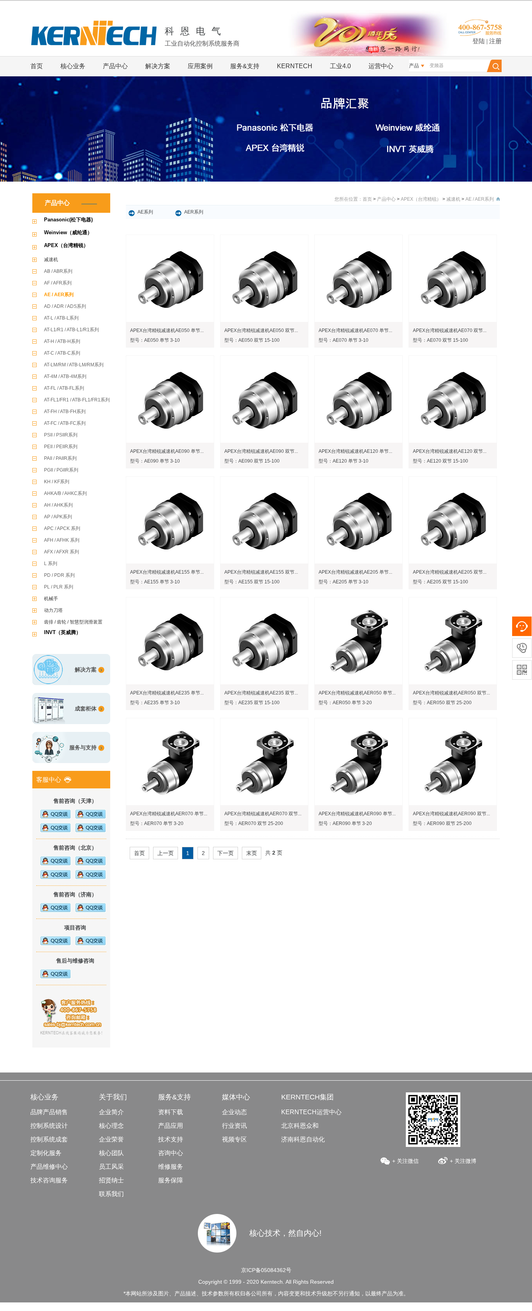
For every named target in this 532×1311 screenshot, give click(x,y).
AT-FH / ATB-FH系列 (65, 411)
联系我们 (111, 1194)
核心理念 (111, 1125)
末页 (251, 853)
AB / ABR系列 (58, 271)
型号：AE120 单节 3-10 (343, 461)
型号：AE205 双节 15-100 (440, 582)
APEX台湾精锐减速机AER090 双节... (451, 813)
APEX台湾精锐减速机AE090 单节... (167, 451)
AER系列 (193, 212)
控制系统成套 (49, 1139)
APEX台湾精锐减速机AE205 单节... (355, 572)
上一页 (165, 853)
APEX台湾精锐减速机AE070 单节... (355, 330)
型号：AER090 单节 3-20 (345, 823)
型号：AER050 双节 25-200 (442, 702)
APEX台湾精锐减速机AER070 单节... (168, 813)
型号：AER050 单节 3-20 (345, 702)
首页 (36, 66)
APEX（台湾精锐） (66, 245)
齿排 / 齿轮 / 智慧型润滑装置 (73, 622)
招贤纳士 (111, 1180)
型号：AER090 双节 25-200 (442, 823)
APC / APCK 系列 (62, 528)
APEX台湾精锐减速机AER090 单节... (357, 813)
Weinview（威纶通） (68, 232)
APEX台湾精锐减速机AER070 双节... (262, 813)
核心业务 (72, 66)
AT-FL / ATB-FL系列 (64, 388)
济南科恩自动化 (303, 1139)
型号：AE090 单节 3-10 (155, 461)
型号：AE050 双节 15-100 (252, 340)
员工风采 (111, 1166)
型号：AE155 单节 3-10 (155, 582)
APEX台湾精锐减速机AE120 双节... (449, 451)
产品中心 (115, 66)
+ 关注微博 (463, 1161)
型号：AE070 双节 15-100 (440, 340)
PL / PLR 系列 (58, 587)
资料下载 (170, 1112)
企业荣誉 (111, 1139)
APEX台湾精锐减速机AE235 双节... (261, 693)
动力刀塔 (53, 610)
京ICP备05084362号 (266, 1270)
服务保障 (170, 1180)
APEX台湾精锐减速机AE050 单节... (167, 330)
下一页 (225, 853)
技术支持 (170, 1139)
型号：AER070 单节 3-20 (156, 823)
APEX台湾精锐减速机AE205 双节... (449, 572)
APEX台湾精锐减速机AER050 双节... (451, 693)
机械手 (51, 598)
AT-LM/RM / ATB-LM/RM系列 (74, 365)
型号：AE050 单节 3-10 (155, 340)
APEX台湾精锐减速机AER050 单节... (357, 693)
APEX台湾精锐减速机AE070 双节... (449, 330)
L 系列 (50, 563)
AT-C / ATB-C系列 (62, 353)
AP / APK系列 (58, 516)
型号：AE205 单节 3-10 (343, 582)
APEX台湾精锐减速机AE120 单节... (355, 451)
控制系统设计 (49, 1125)
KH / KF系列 (56, 481)
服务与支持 (83, 747)
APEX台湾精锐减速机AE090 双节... (261, 451)
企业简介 (111, 1112)
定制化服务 (46, 1153)
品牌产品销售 (49, 1112)
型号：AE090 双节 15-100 (252, 461)
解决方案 (157, 66)
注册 (495, 41)
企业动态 (234, 1112)
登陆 (478, 41)
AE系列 (145, 212)
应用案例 (200, 66)
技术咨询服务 (49, 1180)
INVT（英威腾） (62, 632)
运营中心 (380, 66)
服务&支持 (244, 66)
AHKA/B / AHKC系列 (65, 493)
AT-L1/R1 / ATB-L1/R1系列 (71, 329)
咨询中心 (170, 1153)
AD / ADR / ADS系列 (65, 306)
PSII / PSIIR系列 (61, 435)
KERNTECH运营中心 (311, 1112)
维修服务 (170, 1166)
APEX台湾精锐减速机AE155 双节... (261, 572)
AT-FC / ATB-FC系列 (65, 423)
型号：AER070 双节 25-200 (253, 823)
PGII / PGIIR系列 (61, 470)
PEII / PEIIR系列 (61, 446)
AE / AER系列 (59, 294)
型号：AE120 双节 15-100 (440, 461)
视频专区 (234, 1139)
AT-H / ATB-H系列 (62, 341)
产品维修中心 (49, 1166)
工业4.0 (340, 66)
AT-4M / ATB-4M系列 (65, 376)
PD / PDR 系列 (59, 575)
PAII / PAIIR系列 (60, 458)
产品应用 (170, 1125)
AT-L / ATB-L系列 (61, 318)
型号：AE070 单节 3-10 (343, 340)
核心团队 (111, 1153)
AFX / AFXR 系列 (61, 552)
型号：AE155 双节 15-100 (252, 582)
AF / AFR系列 (58, 283)
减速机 (51, 259)
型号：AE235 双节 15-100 (252, 702)
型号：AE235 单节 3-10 (155, 702)
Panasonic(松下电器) (68, 220)
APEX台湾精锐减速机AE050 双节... (261, 330)
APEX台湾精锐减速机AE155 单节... (167, 572)
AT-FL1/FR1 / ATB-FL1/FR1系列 (77, 400)
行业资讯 (234, 1125)
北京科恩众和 (300, 1125)
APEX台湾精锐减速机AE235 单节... (167, 693)
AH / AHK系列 (58, 505)
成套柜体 (86, 708)
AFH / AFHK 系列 (61, 540)
